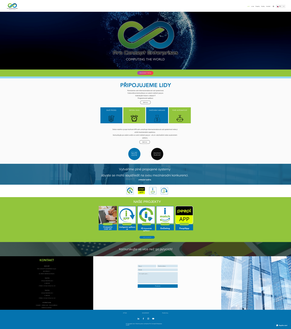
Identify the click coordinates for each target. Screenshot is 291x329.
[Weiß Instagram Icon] (148, 318)
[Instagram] (273, 6)
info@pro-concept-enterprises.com (47, 285)
